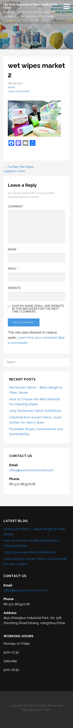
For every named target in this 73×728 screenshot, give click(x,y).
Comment (16, 206)
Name (13, 249)
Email (13, 268)
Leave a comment (18, 91)
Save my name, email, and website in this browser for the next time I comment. (38, 309)
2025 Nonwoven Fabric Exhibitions (35, 411)
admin (11, 87)
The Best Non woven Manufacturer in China (30, 6)
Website (14, 288)
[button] (68, 6)
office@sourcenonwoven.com (31, 470)
